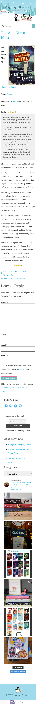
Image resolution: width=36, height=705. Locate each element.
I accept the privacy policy (19, 431)
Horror (25, 271)
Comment (5, 302)
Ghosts (5, 278)
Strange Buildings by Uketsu (19, 444)
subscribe (22, 369)
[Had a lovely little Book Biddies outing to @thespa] (18, 650)
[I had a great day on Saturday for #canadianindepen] (18, 593)
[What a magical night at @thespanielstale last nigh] (18, 535)
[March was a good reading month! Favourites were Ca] (18, 622)
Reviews (14, 274)
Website (4, 355)
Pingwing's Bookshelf (18, 7)
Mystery (6, 274)
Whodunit (21, 278)
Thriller (13, 278)
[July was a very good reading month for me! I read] (18, 564)
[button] (33, 26)
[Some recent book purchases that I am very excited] (18, 506)
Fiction (18, 271)
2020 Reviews (8, 271)
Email (4, 345)
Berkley (15, 101)
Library (10, 94)
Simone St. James (8, 87)
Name (4, 334)
